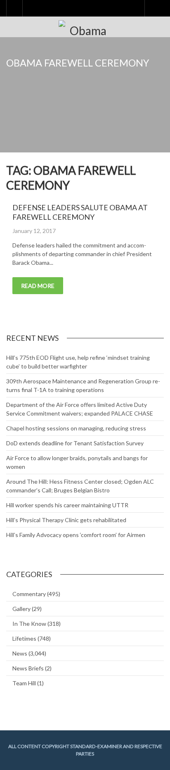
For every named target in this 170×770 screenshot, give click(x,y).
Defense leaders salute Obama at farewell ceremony (80, 212)
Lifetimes (24, 638)
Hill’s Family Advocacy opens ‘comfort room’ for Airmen (75, 534)
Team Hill (24, 683)
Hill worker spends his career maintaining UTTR (67, 505)
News (19, 653)
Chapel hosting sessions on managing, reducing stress (76, 428)
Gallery (21, 608)
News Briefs (28, 668)
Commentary (29, 593)
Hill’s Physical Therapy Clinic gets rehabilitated (66, 519)
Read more (37, 285)
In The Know (29, 623)
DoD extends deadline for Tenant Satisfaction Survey (75, 443)
